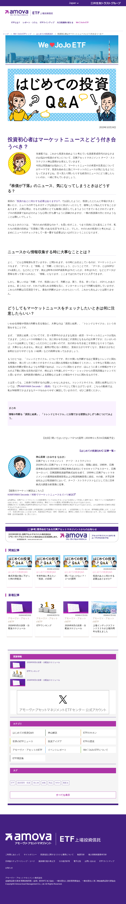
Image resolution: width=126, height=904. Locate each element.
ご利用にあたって (12, 854)
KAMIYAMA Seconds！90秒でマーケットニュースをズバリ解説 (40, 494)
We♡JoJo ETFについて (95, 749)
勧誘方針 (81, 854)
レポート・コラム (30, 22)
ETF (12, 783)
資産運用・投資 (23, 783)
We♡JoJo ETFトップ (22, 34)
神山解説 (52, 732)
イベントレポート (57, 749)
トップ (6, 34)
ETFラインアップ (47, 22)
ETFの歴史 (88, 741)
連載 (44, 783)
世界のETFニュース (23, 741)
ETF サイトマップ (106, 861)
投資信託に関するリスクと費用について (57, 854)
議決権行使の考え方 (47, 861)
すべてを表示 (63, 795)
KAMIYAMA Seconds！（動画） (35, 386)
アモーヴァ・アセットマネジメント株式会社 (23, 878)
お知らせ (9, 868)
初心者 (36, 783)
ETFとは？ (15, 22)
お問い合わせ (90, 861)
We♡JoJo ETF (82, 22)
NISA (57, 783)
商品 (50, 783)
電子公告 (77, 861)
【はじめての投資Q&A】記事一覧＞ (97, 450)
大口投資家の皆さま (65, 22)
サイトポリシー (30, 854)
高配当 (65, 783)
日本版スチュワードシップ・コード (20, 861)
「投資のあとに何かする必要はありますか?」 (38, 201)
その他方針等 (64, 861)
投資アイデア (55, 741)
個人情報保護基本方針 (97, 854)
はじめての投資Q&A (44, 34)
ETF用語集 (18, 758)
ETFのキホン (90, 732)
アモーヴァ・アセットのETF (27, 749)
